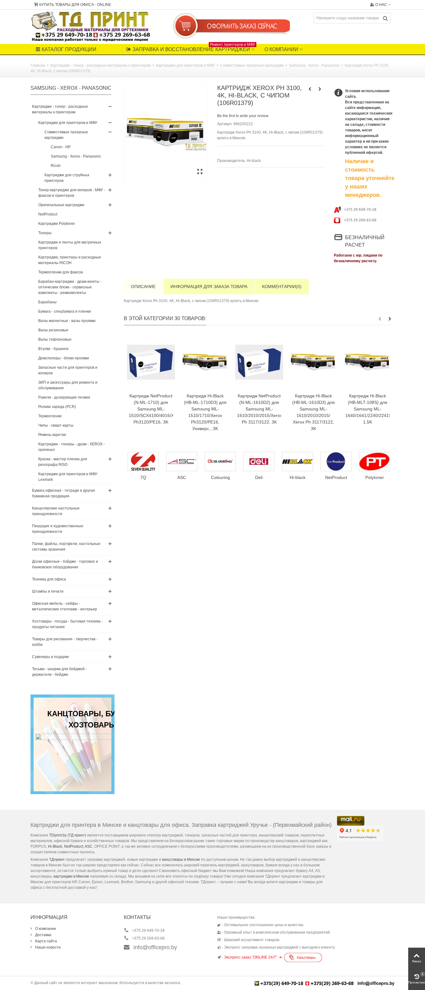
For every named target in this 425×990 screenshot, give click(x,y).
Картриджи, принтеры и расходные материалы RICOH (69, 260)
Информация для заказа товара (208, 286)
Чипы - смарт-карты (55, 425)
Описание (143, 286)
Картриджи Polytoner (56, 223)
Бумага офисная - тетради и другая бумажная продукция (63, 493)
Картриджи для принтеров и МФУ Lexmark (67, 477)
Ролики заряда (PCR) (57, 407)
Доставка (42, 935)
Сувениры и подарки (50, 657)
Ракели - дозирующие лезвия (64, 397)
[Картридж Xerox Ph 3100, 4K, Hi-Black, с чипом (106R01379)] (166, 132)
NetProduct (47, 214)
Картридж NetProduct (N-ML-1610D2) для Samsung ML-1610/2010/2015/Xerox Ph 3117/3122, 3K (259, 408)
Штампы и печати (47, 591)
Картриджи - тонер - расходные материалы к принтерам (100, 65)
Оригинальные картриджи (61, 205)
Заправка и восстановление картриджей (194, 48)
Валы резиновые (53, 330)
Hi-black (254, 161)
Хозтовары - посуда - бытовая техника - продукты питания (67, 624)
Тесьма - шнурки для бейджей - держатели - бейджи (59, 672)
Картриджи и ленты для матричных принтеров (69, 245)
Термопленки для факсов (60, 272)
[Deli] (222, 461)
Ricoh (56, 165)
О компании (281, 49)
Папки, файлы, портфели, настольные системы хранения (66, 547)
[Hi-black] (260, 461)
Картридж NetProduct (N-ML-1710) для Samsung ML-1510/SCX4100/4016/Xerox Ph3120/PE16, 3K (151, 408)
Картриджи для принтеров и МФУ (185, 65)
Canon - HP (61, 147)
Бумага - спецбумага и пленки (64, 311)
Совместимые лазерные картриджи (252, 65)
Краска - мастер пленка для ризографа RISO (62, 462)
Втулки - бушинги (53, 349)
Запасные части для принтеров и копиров (67, 370)
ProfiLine (376, 477)
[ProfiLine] (376, 461)
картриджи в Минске (71, 876)
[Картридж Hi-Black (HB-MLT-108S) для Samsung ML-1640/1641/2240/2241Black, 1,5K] (367, 362)
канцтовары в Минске (181, 859)
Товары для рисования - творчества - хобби (65, 642)
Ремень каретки (52, 435)
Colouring (183, 477)
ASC (88, 846)
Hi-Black (55, 846)
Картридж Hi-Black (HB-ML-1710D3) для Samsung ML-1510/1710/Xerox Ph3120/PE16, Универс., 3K (205, 412)
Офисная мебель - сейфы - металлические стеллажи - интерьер (64, 606)
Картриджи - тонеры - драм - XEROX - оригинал (71, 447)
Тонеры (45, 233)
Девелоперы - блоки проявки (63, 358)
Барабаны (47, 302)
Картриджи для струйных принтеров (66, 178)
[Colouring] (183, 461)
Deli (222, 477)
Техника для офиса (49, 579)
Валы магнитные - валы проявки (67, 321)
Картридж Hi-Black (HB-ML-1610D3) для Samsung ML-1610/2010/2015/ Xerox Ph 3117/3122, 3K (313, 412)
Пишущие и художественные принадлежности (57, 529)
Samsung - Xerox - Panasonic (314, 65)
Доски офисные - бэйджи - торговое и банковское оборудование (65, 564)
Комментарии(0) (281, 286)
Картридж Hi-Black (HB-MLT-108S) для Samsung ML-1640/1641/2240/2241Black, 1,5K (367, 408)
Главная (37, 65)
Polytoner (338, 477)
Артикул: (224, 124)
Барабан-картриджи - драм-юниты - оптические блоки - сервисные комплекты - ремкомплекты (69, 287)
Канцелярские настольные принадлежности (56, 511)
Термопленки (50, 416)
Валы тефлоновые (55, 339)
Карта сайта (45, 941)
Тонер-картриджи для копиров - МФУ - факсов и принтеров (71, 193)
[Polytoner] (337, 461)
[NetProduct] (299, 461)
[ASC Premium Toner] (145, 461)
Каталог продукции (69, 49)
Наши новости (47, 947)
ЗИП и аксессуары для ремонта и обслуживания (67, 385)
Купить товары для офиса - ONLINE (75, 4)
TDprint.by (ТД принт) (67, 835)
